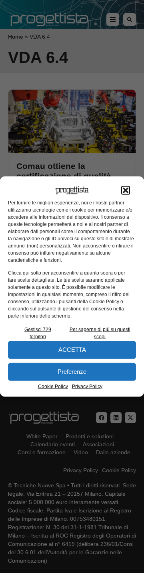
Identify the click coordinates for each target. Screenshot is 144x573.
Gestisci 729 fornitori (37, 332)
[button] (126, 190)
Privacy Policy (87, 386)
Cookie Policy (53, 386)
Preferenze (72, 371)
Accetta (72, 349)
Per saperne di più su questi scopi (100, 332)
